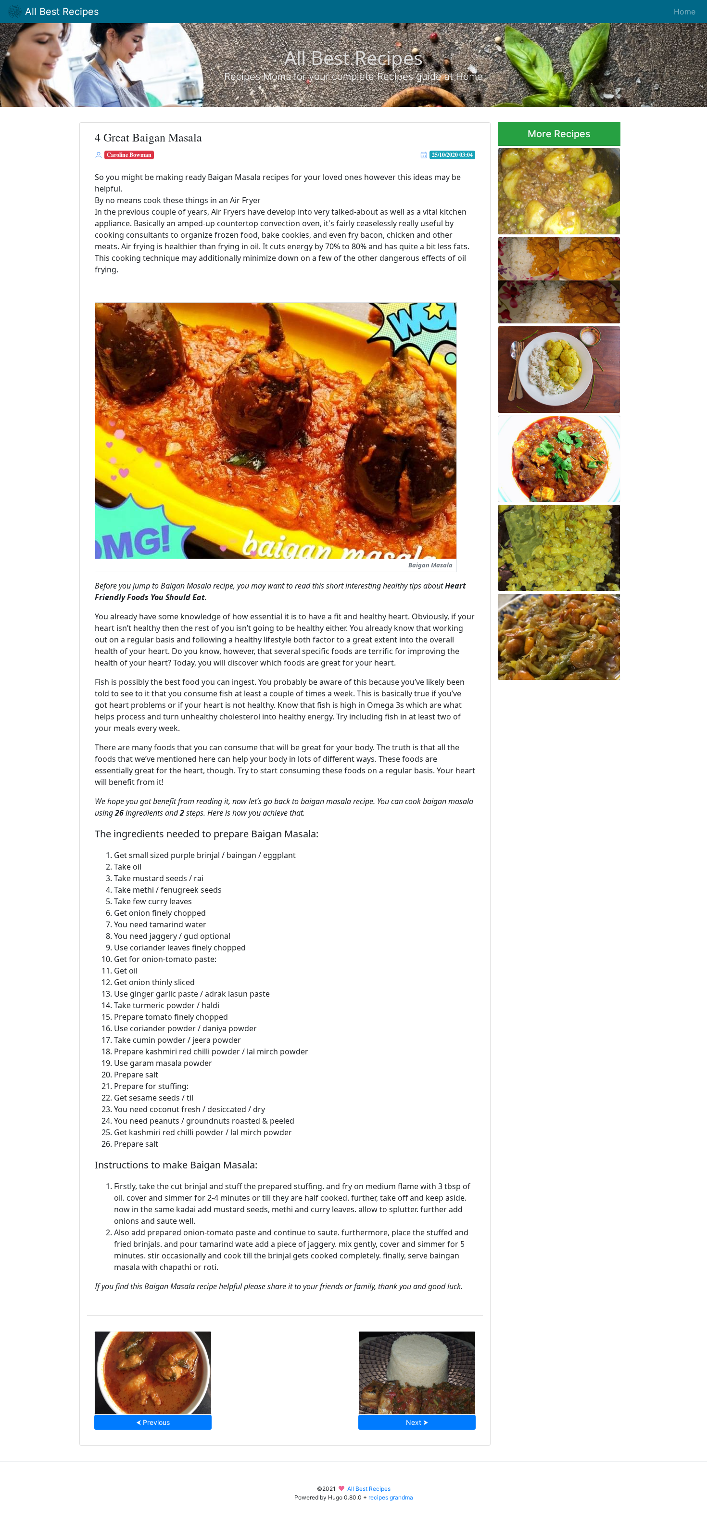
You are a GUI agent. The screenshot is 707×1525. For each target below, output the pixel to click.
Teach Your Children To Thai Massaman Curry (555, 277)
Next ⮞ (417, 1422)
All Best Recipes (60, 11)
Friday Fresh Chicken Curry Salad (554, 545)
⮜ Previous (153, 1422)
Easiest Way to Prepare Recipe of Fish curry (153, 1369)
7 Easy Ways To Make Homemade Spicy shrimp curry (551, 634)
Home (684, 11)
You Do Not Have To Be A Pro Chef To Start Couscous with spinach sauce (416, 1370)
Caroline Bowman (129, 155)
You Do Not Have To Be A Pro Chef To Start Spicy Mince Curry (557, 188)
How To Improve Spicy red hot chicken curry (553, 456)
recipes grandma (390, 1497)
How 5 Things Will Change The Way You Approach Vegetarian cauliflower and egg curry (554, 367)
